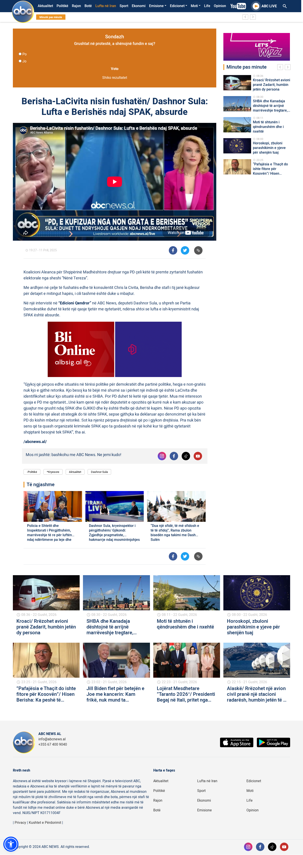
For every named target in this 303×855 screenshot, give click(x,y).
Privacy (20, 822)
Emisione (156, 6)
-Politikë (32, 472)
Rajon (76, 6)
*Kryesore (53, 472)
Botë (88, 6)
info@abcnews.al (52, 739)
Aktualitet (45, 6)
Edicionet (177, 6)
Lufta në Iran (105, 6)
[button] (10, 844)
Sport (124, 6)
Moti (194, 6)
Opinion (220, 6)
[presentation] (281, 67)
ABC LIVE (269, 6)
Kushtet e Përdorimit (45, 822)
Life (207, 6)
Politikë (62, 6)
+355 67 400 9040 (52, 744)
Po (24, 54)
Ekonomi (139, 6)
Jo (24, 61)
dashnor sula (99, 472)
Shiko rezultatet (114, 77)
